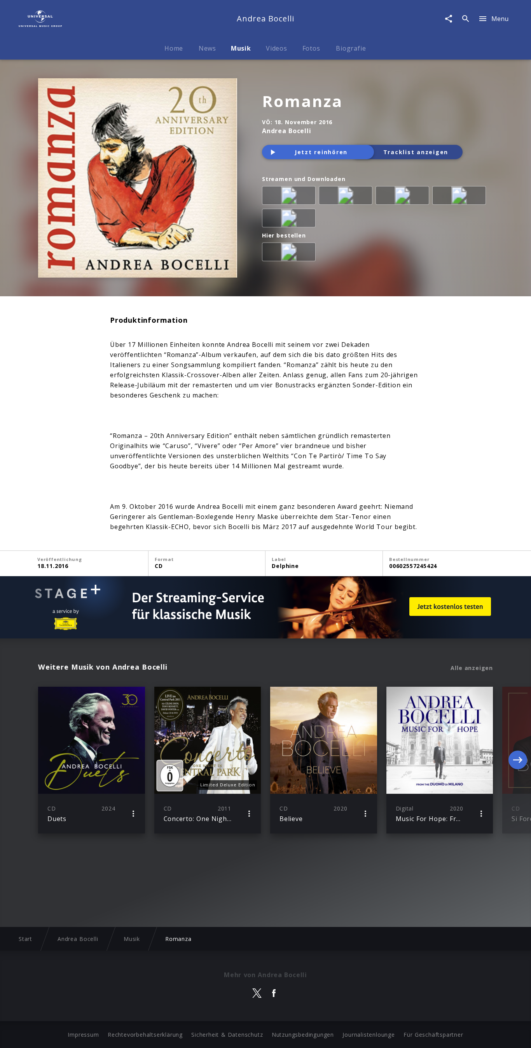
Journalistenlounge (368, 1034)
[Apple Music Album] (290, 197)
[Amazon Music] (347, 197)
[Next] (517, 760)
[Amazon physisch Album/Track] (290, 253)
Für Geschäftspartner (433, 1034)
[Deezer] (460, 197)
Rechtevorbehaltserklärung (145, 1034)
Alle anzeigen (472, 668)
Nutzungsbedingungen (303, 1034)
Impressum (83, 1034)
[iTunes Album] (290, 219)
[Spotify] (404, 197)
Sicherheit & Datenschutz (227, 1034)
